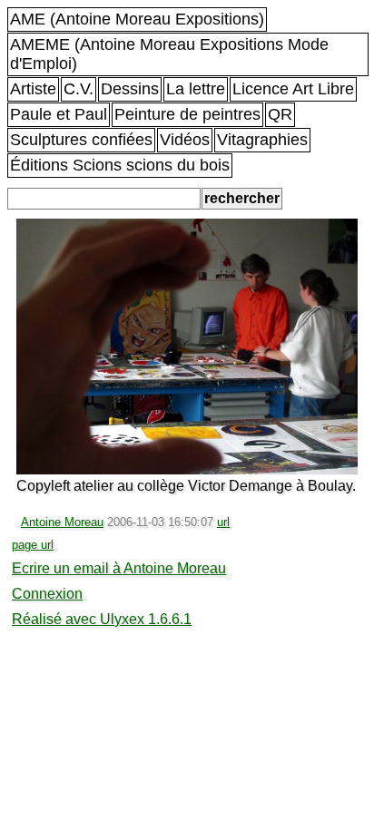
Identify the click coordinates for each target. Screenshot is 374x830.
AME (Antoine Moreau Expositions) (137, 19)
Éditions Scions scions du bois (120, 165)
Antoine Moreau (62, 522)
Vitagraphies (262, 140)
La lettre (195, 89)
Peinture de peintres (187, 114)
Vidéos (185, 140)
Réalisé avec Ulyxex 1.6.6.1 (102, 619)
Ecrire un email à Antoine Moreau (119, 568)
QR (280, 114)
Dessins (130, 89)
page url (33, 545)
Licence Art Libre (293, 89)
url (223, 522)
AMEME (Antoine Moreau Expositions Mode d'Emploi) (169, 54)
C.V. (79, 89)
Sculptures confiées (81, 140)
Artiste (33, 89)
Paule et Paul (58, 114)
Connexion (47, 593)
